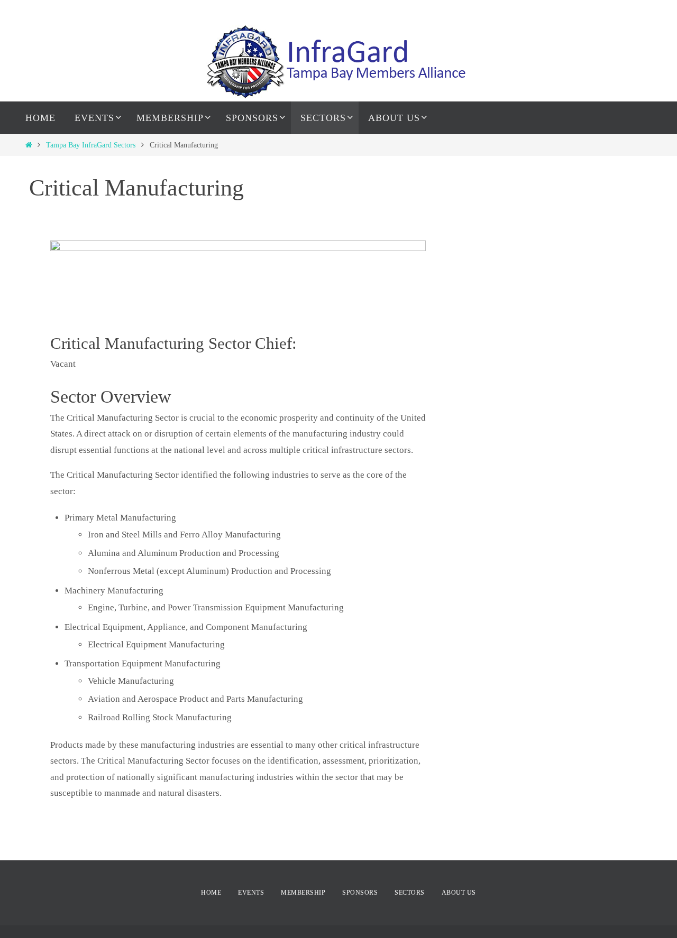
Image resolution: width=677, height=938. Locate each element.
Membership (303, 892)
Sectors (410, 892)
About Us (459, 892)
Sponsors (360, 892)
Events (251, 892)
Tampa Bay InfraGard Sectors (90, 145)
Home (211, 892)
